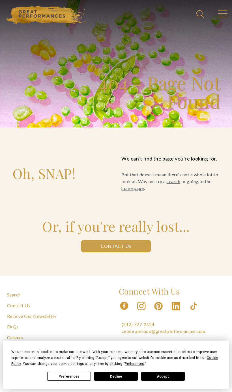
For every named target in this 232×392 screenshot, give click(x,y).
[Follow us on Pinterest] (159, 312)
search (173, 181)
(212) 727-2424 (138, 324)
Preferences (69, 376)
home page (132, 188)
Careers (15, 337)
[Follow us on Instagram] (142, 312)
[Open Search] (201, 14)
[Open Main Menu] (222, 14)
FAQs (13, 326)
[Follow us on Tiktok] (194, 312)
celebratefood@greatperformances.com (163, 331)
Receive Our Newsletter (32, 316)
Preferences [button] (134, 364)
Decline (116, 376)
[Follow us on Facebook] (124, 312)
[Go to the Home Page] (46, 15)
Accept (163, 376)
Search (14, 294)
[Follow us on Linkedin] (176, 312)
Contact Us (116, 246)
